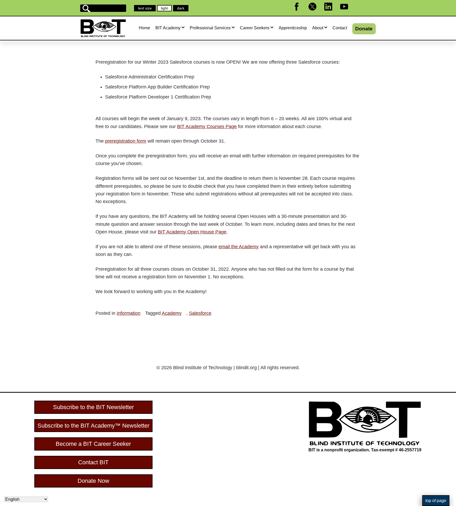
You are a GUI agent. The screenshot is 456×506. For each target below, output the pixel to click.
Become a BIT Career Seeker (93, 444)
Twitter (314, 13)
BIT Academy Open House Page (192, 232)
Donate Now (93, 480)
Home (144, 28)
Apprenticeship (293, 28)
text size (145, 8)
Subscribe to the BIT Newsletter (93, 407)
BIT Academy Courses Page (207, 126)
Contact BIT (93, 462)
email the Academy (238, 246)
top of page (435, 500)
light (166, 8)
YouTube (347, 13)
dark (182, 8)
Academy (172, 313)
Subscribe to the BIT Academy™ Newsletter (93, 425)
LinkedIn (331, 13)
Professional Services (210, 28)
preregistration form (125, 141)
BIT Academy (167, 28)
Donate (364, 28)
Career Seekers (254, 28)
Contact (339, 28)
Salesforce (200, 313)
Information (128, 313)
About (317, 28)
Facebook (300, 13)
